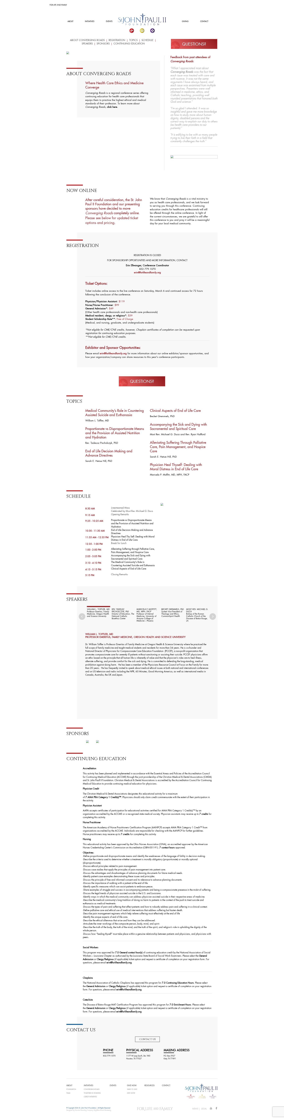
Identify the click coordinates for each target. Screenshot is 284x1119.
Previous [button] (82, 616)
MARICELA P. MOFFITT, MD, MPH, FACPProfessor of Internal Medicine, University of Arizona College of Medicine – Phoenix (147, 615)
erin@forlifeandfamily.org (113, 353)
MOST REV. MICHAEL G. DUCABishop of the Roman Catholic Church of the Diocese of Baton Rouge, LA (197, 615)
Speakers (87, 44)
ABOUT (70, 22)
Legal (204, 1109)
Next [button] (212, 616)
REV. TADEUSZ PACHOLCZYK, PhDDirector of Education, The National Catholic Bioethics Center (123, 614)
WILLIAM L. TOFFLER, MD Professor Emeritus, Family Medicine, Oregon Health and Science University (98, 612)
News (195, 1109)
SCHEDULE (147, 40)
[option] (97, 612)
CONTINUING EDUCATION (129, 44)
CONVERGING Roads (91, 1089)
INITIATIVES (89, 22)
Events (109, 22)
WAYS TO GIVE (132, 1089)
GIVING (185, 22)
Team (68, 1093)
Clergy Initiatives (90, 1097)
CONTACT (204, 22)
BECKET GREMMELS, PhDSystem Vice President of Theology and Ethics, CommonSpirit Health (172, 612)
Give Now (131, 1093)
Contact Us (147, 1039)
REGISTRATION (117, 40)
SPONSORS (103, 44)
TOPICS (133, 40)
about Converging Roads (87, 40)
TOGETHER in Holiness (92, 1093)
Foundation (71, 1089)
